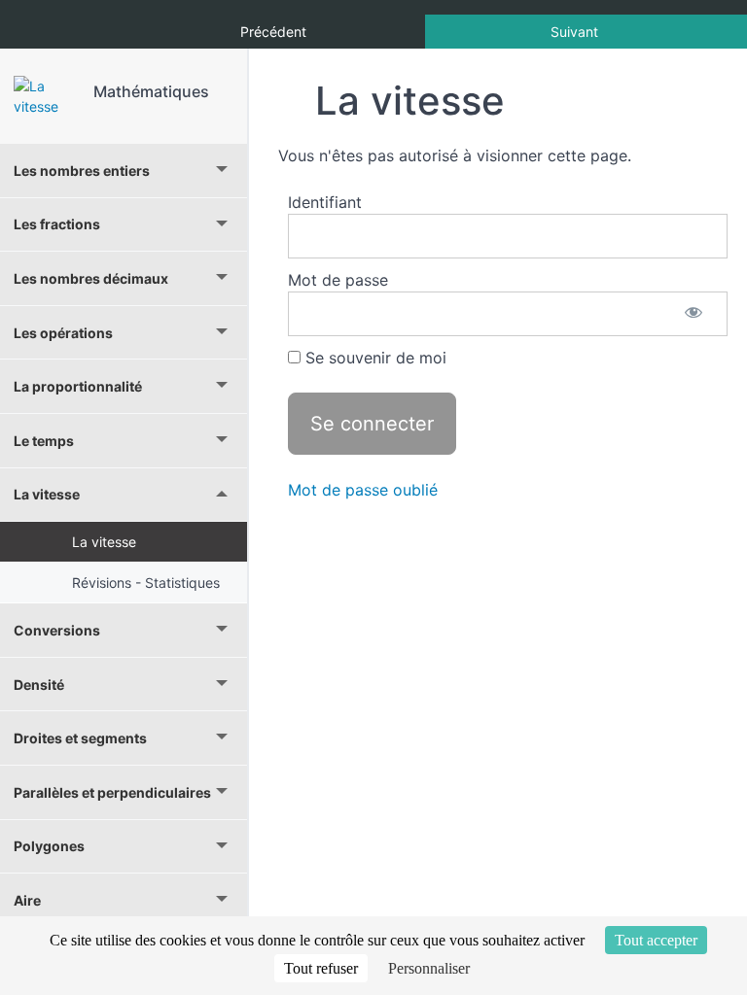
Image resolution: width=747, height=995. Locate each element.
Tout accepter (656, 940)
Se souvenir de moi (373, 357)
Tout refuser (321, 968)
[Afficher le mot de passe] (693, 314)
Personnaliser (429, 968)
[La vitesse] (47, 96)
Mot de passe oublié (363, 489)
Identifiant (325, 202)
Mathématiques (151, 91)
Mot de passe (338, 280)
